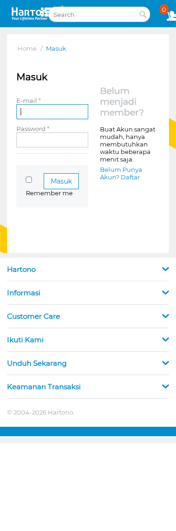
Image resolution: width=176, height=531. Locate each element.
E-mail (26, 100)
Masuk (61, 181)
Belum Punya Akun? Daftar (121, 173)
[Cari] (143, 15)
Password (31, 128)
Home (27, 48)
